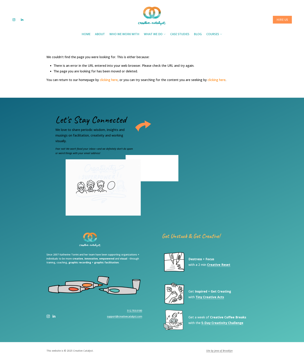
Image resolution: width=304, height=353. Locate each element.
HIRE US (282, 20)
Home (86, 34)
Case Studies (179, 34)
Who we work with (124, 34)
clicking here (109, 80)
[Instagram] (14, 19)
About (100, 34)
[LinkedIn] (22, 19)
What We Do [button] (153, 34)
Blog (198, 34)
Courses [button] (212, 34)
